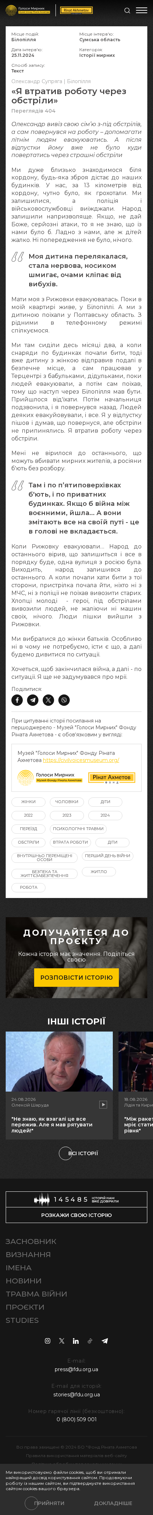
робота (28, 887)
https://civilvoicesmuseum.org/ (81, 760)
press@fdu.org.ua (76, 1369)
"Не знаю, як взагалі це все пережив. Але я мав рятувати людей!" (52, 1125)
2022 (28, 815)
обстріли (28, 842)
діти (105, 801)
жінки (28, 801)
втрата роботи (70, 842)
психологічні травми (78, 828)
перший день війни (107, 855)
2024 (105, 815)
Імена (19, 1267)
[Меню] (141, 10)
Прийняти (49, 1503)
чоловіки (67, 801)
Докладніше (113, 1503)
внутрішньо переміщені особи (44, 857)
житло (99, 871)
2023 (67, 815)
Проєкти (25, 1307)
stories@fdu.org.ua (76, 1394)
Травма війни (36, 1293)
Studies (22, 1320)
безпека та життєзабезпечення (44, 873)
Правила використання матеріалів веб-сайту (76, 1455)
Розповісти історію (76, 977)
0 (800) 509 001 (77, 1419)
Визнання (28, 1254)
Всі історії (83, 1153)
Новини (24, 1280)
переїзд (28, 828)
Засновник (31, 1241)
